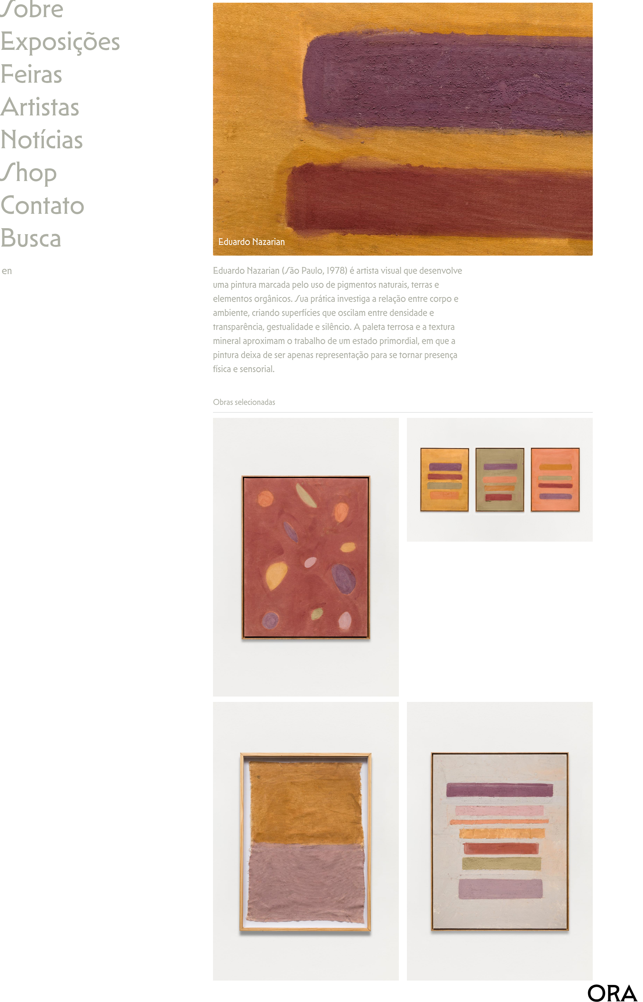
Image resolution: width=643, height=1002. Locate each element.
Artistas (40, 106)
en (7, 270)
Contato (42, 204)
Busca (31, 237)
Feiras (31, 73)
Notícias (41, 139)
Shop (28, 172)
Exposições (60, 41)
